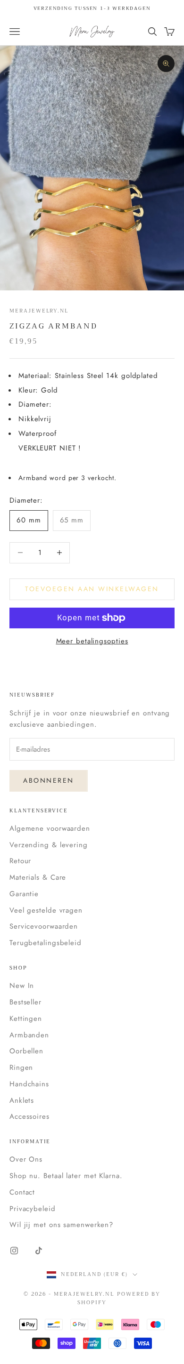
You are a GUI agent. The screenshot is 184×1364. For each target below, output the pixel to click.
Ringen (21, 1067)
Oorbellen (26, 1051)
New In (21, 985)
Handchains (29, 1084)
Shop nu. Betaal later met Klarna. (66, 1176)
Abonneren (48, 780)
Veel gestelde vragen (46, 910)
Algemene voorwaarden (49, 828)
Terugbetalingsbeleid (45, 943)
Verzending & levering (48, 845)
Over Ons (25, 1159)
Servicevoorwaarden (43, 926)
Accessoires (29, 1116)
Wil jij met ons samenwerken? (61, 1225)
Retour (20, 861)
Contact (22, 1192)
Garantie (24, 894)
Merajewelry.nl (38, 310)
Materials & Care (37, 877)
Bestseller (25, 1002)
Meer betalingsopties (92, 641)
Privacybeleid (32, 1209)
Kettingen (25, 1018)
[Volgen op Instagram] (14, 1250)
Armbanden (29, 1035)
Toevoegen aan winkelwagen (92, 589)
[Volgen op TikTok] (38, 1250)
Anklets (21, 1100)
